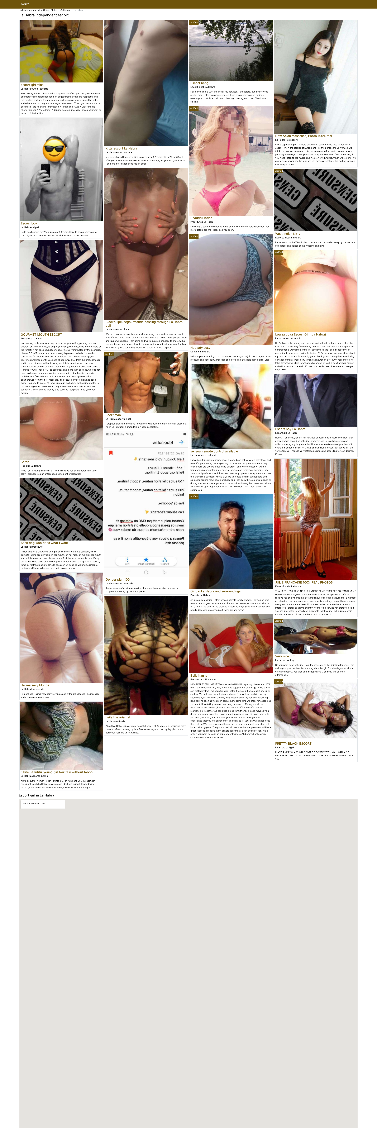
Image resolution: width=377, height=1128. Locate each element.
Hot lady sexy (200, 347)
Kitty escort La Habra (121, 148)
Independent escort (29, 10)
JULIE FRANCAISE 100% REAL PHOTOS (304, 582)
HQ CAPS (24, 4)
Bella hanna (198, 675)
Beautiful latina (201, 218)
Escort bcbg (199, 83)
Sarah (25, 462)
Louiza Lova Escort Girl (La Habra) (300, 334)
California (65, 10)
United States (50, 10)
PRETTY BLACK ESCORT (293, 743)
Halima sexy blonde (35, 685)
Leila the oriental (118, 717)
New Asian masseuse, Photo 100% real (303, 136)
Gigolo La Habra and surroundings (215, 591)
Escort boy (29, 223)
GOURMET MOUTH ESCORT (41, 334)
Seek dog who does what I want (44, 543)
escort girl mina (32, 85)
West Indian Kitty (287, 233)
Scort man (113, 415)
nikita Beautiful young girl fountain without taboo (57, 772)
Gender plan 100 (118, 579)
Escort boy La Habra (290, 429)
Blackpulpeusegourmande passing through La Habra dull (144, 323)
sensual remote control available (214, 451)
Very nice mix (285, 656)
